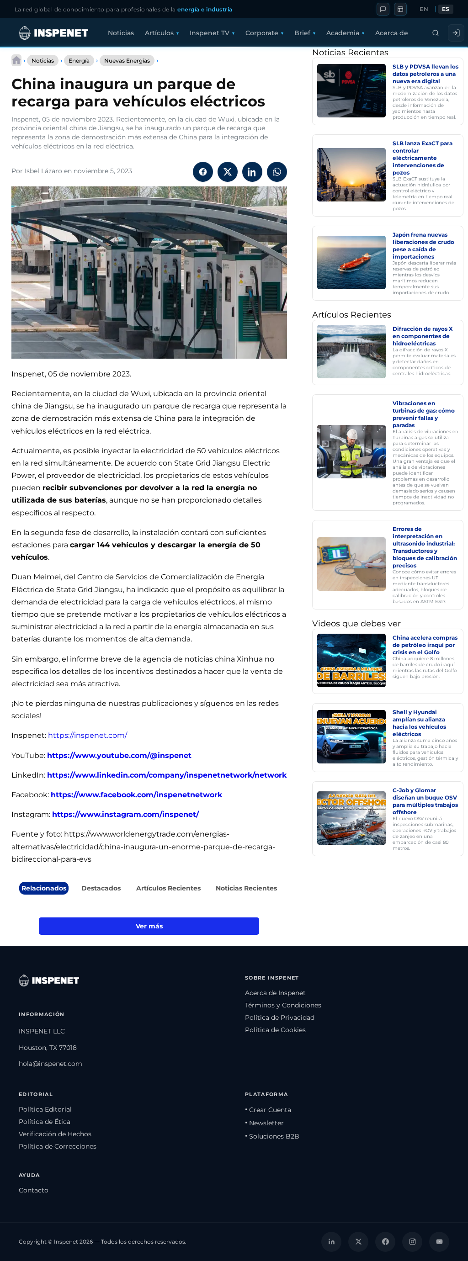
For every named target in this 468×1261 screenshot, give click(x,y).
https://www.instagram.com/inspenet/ (125, 814)
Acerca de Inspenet (275, 992)
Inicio (16, 60)
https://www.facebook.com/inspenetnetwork (136, 794)
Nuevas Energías (127, 60)
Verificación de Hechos (55, 1134)
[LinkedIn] (331, 1242)
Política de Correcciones (57, 1146)
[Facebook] (385, 1242)
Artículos (159, 33)
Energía (79, 60)
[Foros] (383, 9)
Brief (302, 33)
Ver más (149, 926)
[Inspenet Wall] (400, 9)
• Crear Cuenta (268, 1109)
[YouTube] (439, 1242)
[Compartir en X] (228, 172)
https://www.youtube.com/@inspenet (119, 755)
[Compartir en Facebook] (203, 172)
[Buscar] (435, 33)
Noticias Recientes (246, 888)
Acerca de (391, 33)
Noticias (121, 33)
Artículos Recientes (168, 888)
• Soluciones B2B (272, 1136)
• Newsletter (264, 1123)
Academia (342, 33)
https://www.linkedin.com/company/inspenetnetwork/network (167, 775)
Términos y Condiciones (283, 1005)
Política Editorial (45, 1109)
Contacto (33, 1190)
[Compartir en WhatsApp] (277, 172)
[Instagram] (412, 1242)
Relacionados (43, 888)
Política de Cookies (275, 1029)
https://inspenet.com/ (87, 735)
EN (424, 9)
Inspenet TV (209, 33)
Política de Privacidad (279, 1017)
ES (446, 9)
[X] (358, 1242)
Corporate (261, 33)
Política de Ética (44, 1121)
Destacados (101, 888)
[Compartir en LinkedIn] (252, 172)
